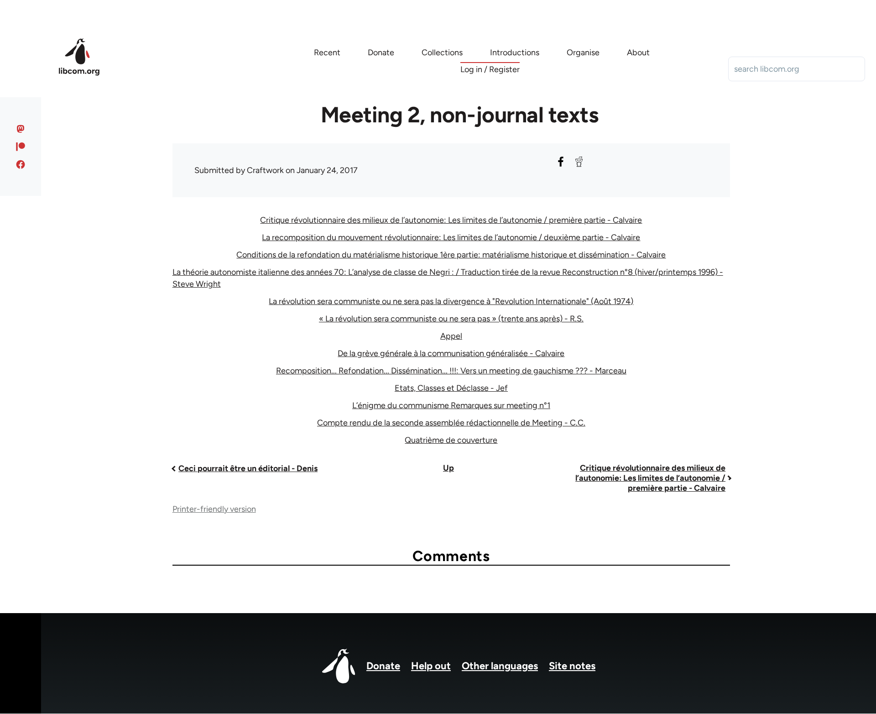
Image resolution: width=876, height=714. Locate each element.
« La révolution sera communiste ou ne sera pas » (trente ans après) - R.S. (451, 319)
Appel (451, 336)
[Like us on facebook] (20, 164)
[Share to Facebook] (560, 161)
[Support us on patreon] (20, 146)
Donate (383, 666)
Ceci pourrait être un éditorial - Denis (248, 468)
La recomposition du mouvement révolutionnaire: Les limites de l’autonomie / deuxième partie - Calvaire (451, 237)
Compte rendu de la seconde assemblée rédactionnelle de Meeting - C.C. (451, 423)
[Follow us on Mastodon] (20, 128)
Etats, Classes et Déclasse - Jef (451, 388)
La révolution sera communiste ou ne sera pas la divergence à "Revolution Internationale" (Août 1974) (451, 301)
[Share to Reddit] (579, 161)
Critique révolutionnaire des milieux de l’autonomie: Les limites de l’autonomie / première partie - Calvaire (451, 220)
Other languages (500, 666)
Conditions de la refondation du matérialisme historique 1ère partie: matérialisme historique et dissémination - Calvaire (451, 255)
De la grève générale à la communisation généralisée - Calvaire (451, 353)
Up (448, 468)
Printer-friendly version (214, 509)
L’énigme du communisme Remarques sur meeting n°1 (451, 405)
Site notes (572, 666)
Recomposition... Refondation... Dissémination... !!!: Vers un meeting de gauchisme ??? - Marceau (451, 371)
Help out (431, 666)
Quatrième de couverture (451, 440)
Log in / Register (490, 69)
